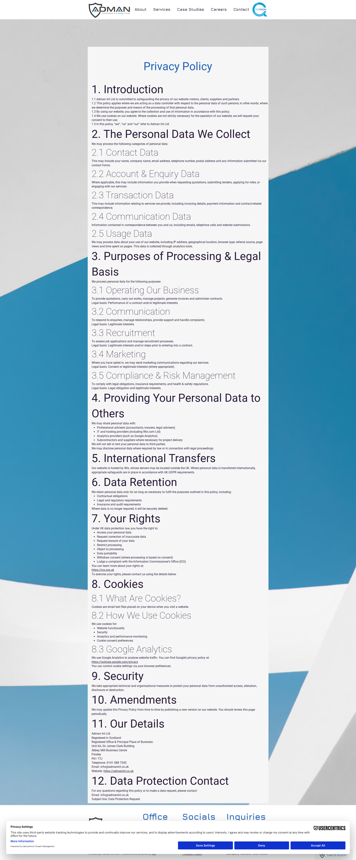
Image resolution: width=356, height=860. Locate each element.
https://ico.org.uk (103, 570)
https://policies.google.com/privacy (115, 662)
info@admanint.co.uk (114, 795)
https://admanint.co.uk (118, 771)
